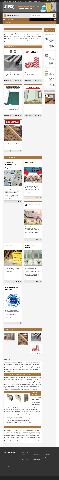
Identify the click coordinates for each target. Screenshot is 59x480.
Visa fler (36, 353)
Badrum (6, 1)
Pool (24, 1)
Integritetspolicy (25, 459)
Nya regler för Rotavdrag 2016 (32, 205)
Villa (39, 1)
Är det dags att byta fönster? (31, 247)
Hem (5, 25)
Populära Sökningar (37, 457)
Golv (18, 1)
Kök (21, 1)
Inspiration (6, 80)
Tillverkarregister (36, 459)
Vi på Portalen (36, 454)
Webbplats (17, 80)
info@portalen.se (10, 466)
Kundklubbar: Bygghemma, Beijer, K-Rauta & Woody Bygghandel (11, 165)
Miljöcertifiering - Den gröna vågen (11, 288)
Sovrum (35, 1)
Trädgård (29, 1)
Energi (14, 1)
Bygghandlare (47, 457)
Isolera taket (29, 162)
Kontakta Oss (47, 454)
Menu (51, 19)
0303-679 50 (8, 462)
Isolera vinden (9, 246)
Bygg (10, 1)
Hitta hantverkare (25, 457)
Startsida (23, 454)
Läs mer (17, 201)
